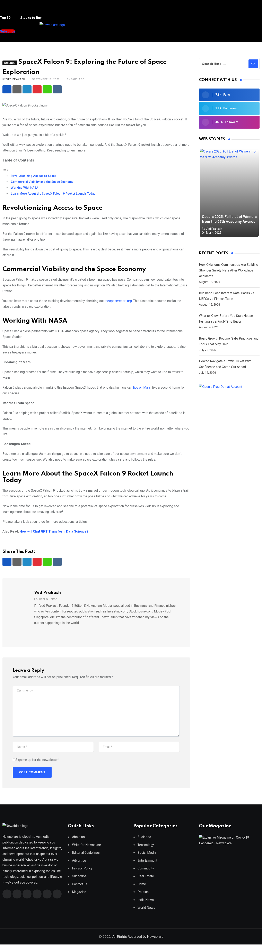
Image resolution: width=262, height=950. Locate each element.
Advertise (79, 861)
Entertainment (147, 861)
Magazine (79, 892)
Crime (142, 884)
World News (146, 908)
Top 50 (5, 18)
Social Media (147, 853)
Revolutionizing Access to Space (33, 176)
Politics (143, 892)
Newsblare (155, 936)
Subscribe (79, 876)
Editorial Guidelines (86, 853)
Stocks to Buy (30, 18)
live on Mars (142, 387)
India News (146, 900)
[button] (8, 10)
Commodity (146, 868)
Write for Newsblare (86, 845)
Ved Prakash (15, 79)
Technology (146, 845)
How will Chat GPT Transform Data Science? (54, 531)
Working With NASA (24, 188)
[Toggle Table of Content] (5, 170)
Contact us (79, 884)
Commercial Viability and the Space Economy (42, 182)
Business (144, 837)
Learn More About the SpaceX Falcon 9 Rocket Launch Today (53, 193)
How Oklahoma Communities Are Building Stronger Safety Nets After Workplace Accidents (228, 270)
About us (78, 837)
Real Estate (146, 876)
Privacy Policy (82, 868)
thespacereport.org (118, 301)
